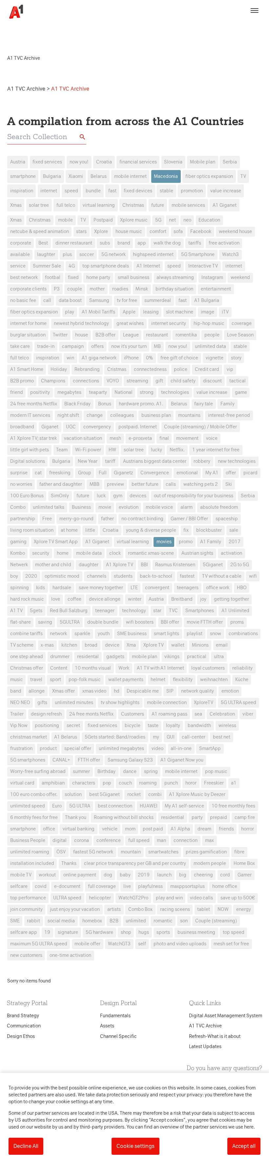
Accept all (244, 1146)
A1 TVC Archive (27, 89)
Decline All (25, 1146)
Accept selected (182, 702)
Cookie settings (135, 1146)
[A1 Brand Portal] (14, 11)
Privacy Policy (73, 477)
